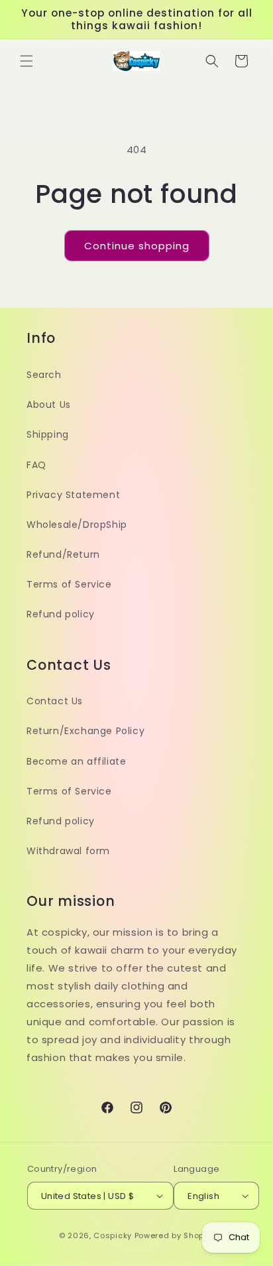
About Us (49, 404)
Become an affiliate (76, 761)
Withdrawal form (68, 850)
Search (44, 374)
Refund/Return (63, 554)
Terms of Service (69, 584)
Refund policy (61, 614)
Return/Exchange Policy (85, 730)
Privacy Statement (73, 494)
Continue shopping (137, 246)
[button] (26, 61)
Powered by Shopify (175, 1235)
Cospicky (112, 1235)
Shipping (48, 434)
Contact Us (55, 701)
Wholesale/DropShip (77, 524)
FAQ (36, 465)
